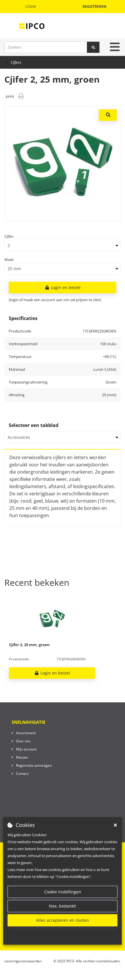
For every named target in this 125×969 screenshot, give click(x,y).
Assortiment (26, 732)
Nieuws (22, 757)
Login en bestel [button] (65, 287)
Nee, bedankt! (62, 906)
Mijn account (26, 749)
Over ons (23, 741)
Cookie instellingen (62, 892)
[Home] (31, 25)
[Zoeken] (93, 47)
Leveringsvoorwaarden (23, 961)
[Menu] (114, 47)
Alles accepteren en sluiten (62, 920)
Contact (22, 773)
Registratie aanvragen (34, 765)
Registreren (94, 6)
